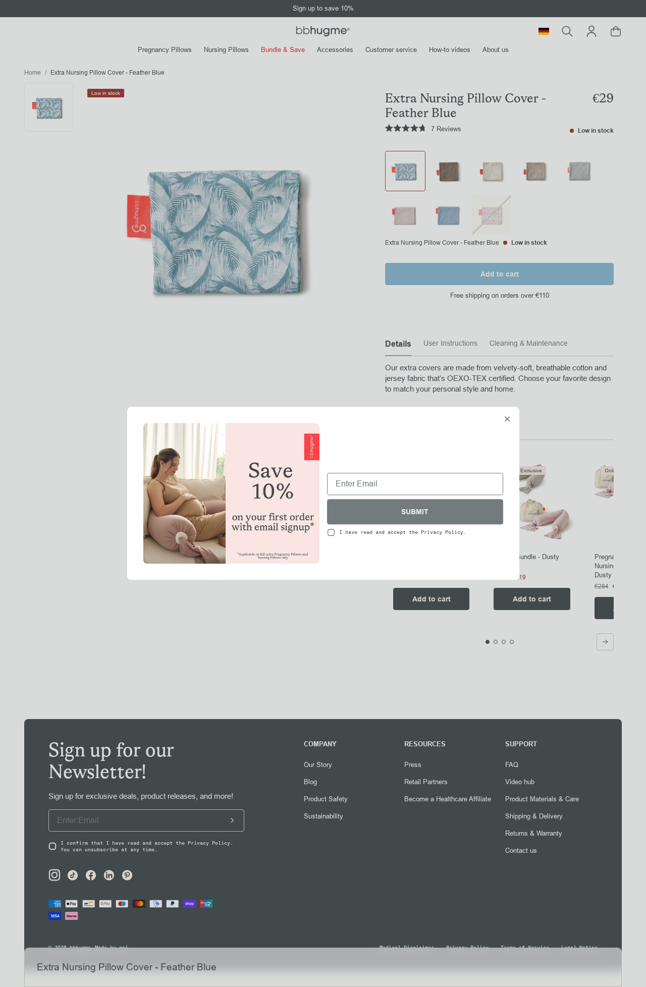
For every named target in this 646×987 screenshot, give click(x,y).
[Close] (507, 420)
